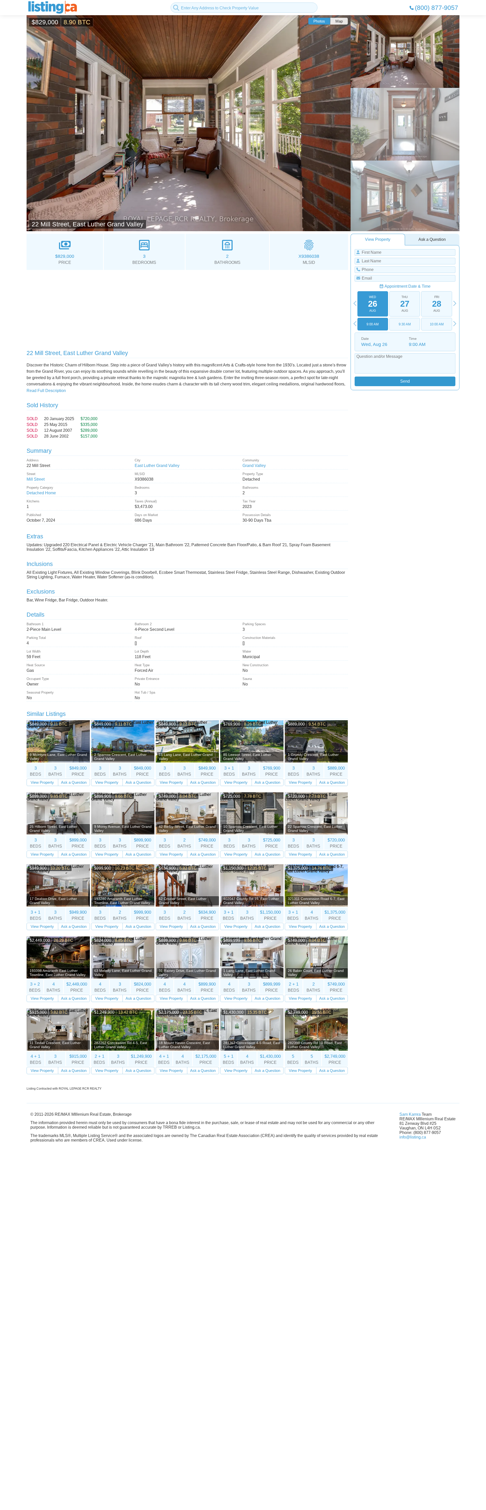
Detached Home (41, 493)
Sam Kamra (410, 1114)
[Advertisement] (178, 307)
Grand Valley (254, 465)
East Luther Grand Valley (157, 465)
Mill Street (36, 479)
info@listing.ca (412, 1137)
